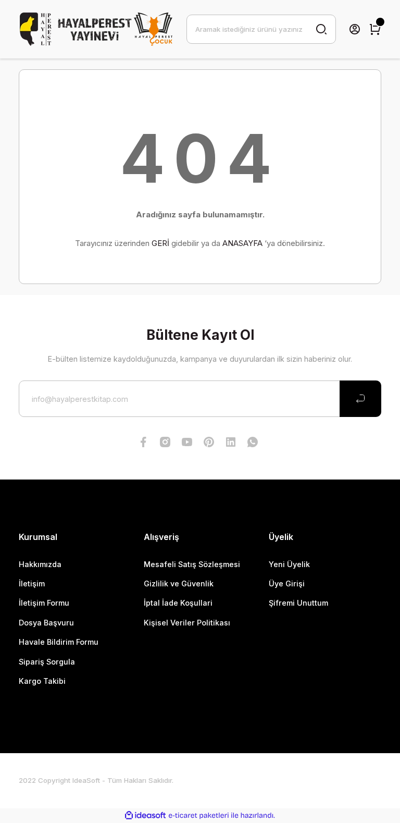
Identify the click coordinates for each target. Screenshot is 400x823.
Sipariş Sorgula (47, 661)
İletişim (32, 583)
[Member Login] (354, 29)
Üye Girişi (287, 583)
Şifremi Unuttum (298, 602)
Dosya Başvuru (46, 622)
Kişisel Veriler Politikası (187, 622)
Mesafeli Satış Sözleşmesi (192, 564)
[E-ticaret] (198, 815)
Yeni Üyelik (289, 564)
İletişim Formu (44, 602)
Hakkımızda (40, 564)
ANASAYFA (242, 243)
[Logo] (96, 29)
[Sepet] (375, 29)
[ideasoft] (145, 815)
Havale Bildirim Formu (58, 641)
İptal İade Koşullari (178, 602)
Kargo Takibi (42, 681)
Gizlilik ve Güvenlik (179, 583)
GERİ (160, 243)
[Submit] (360, 398)
